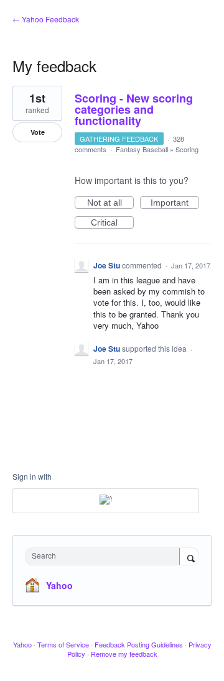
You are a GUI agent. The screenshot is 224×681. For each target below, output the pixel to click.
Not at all (110, 203)
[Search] (189, 557)
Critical (112, 223)
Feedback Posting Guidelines (139, 644)
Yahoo (59, 585)
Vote (37, 132)
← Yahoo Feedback (45, 19)
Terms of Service (63, 644)
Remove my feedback (124, 654)
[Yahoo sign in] (105, 500)
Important (175, 203)
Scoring (186, 149)
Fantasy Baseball (142, 149)
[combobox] (105, 556)
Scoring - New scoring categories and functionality (134, 109)
